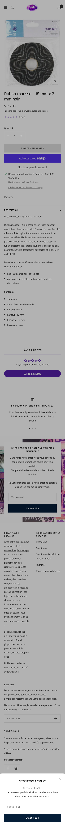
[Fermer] (59, 779)
